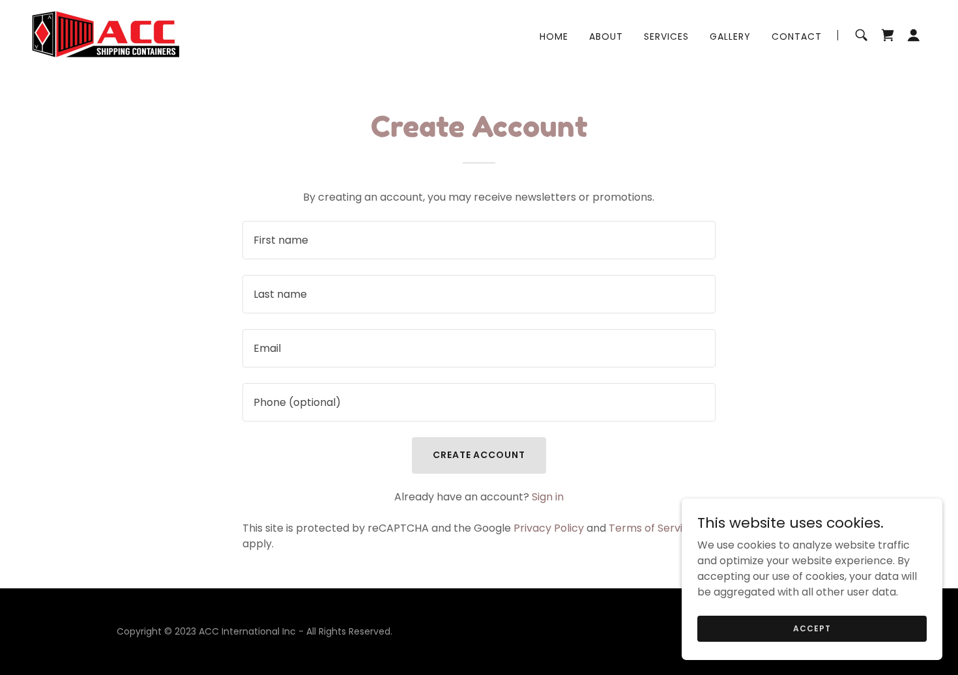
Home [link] (554, 36)
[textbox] (478, 240)
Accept (811, 627)
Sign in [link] (548, 496)
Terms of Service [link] (652, 528)
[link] (105, 34)
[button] (914, 35)
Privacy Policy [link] (549, 528)
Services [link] (666, 36)
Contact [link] (797, 36)
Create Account (479, 454)
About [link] (606, 36)
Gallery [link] (730, 36)
